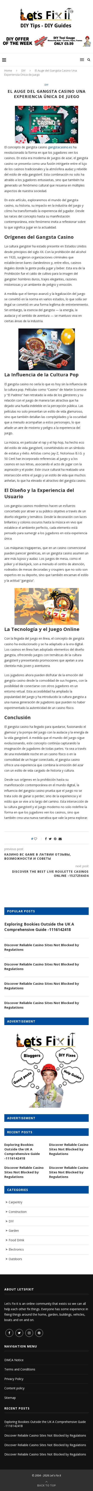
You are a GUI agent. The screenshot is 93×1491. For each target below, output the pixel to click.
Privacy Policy (13, 1379)
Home (8, 70)
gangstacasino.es (60, 147)
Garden (14, 1230)
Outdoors (15, 1259)
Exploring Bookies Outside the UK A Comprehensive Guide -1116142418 (39, 926)
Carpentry (15, 1202)
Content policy (14, 1388)
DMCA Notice (14, 1360)
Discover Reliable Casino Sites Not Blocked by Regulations (41, 947)
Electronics (16, 1249)
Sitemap (10, 1398)
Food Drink (16, 1240)
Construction (18, 1212)
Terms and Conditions (19, 1369)
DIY (23, 70)
